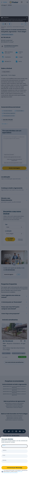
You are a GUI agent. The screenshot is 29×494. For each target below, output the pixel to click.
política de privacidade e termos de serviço (13, 472)
